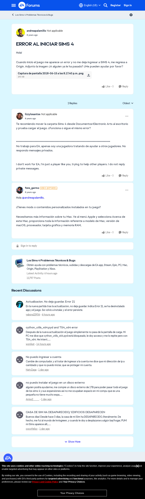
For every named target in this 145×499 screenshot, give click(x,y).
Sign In (128, 5)
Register (116, 5)
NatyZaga (31, 369)
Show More (74, 441)
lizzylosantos (32, 114)
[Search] (105, 5)
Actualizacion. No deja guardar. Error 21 (50, 301)
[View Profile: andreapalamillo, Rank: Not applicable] (20, 32)
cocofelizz (31, 428)
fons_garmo (32, 188)
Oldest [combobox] (128, 103)
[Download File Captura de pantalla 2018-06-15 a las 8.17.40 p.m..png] (88, 75)
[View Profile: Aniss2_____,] (19, 385)
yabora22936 (33, 314)
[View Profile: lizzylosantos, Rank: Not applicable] (19, 116)
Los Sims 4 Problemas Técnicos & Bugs (34, 14)
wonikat (30, 344)
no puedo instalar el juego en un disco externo (55, 382)
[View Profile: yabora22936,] (19, 304)
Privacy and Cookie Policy (45, 482)
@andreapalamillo (33, 197)
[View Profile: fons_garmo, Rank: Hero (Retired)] (19, 190)
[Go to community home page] (29, 5)
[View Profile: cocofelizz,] (19, 414)
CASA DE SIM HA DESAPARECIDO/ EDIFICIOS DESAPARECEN (65, 412)
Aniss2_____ (32, 399)
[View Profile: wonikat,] (19, 330)
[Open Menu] (131, 14)
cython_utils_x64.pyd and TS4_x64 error (52, 327)
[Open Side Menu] (14, 5)
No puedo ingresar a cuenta (43, 357)
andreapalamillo (36, 30)
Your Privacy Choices (72, 493)
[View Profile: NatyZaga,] (19, 359)
